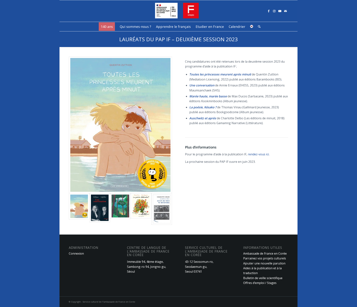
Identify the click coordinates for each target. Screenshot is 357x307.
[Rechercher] (257, 26)
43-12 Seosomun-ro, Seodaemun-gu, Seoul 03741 (199, 267)
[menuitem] (106, 26)
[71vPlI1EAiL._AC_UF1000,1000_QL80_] (141, 209)
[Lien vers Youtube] (280, 11)
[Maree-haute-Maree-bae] (120, 209)
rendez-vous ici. (258, 154)
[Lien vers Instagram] (274, 11)
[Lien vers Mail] (285, 11)
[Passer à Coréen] (251, 26)
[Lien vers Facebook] (268, 11)
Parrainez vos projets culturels (264, 258)
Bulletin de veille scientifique (262, 278)
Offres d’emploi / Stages (259, 283)
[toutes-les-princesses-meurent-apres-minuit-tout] (120, 124)
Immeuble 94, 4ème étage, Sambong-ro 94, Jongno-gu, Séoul (146, 267)
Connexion (76, 253)
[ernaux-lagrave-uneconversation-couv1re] (99, 209)
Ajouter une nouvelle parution (264, 263)
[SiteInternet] (178, 11)
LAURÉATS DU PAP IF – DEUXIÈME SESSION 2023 (178, 39)
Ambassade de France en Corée (265, 253)
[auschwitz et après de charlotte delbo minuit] (161, 209)
